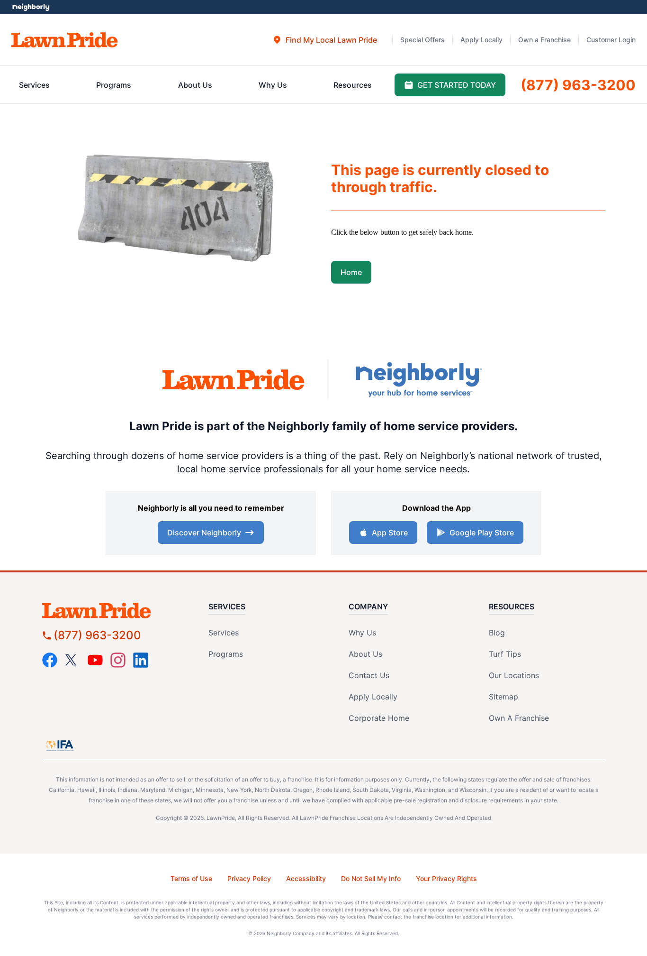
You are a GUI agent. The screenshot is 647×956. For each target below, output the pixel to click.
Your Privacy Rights (446, 878)
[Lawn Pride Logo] (113, 610)
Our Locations (514, 675)
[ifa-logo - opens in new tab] (59, 745)
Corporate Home (379, 718)
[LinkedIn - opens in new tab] (140, 660)
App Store (390, 532)
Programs (225, 654)
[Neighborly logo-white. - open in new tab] (31, 7)
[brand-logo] (233, 379)
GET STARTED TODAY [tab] (456, 85)
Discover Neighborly (204, 532)
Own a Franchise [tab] (544, 40)
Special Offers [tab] (422, 40)
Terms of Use (191, 878)
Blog (497, 632)
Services (223, 632)
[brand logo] (64, 39)
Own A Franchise (519, 718)
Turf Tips (505, 654)
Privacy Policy (249, 878)
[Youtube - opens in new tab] (95, 660)
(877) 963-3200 (97, 635)
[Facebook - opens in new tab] (49, 660)
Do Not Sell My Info (371, 878)
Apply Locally (373, 696)
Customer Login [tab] (611, 40)
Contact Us (369, 675)
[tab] (324, 40)
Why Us (362, 632)
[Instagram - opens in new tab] (118, 660)
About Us (365, 654)
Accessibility (306, 878)
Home (351, 272)
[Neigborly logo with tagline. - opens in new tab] (418, 380)
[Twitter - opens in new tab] (72, 660)
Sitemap (503, 696)
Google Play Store (481, 532)
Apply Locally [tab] (481, 40)
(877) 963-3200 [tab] (578, 84)
